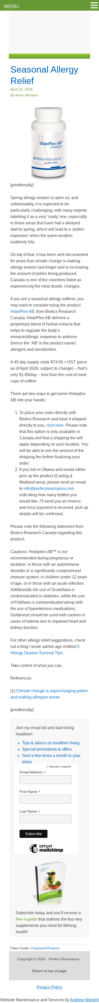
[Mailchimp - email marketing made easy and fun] (46, 853)
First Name (30, 791)
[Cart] (84, 47)
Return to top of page (49, 971)
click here (54, 425)
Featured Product (45, 948)
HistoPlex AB (22, 311)
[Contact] (42, 47)
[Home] (32, 47)
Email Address (32, 772)
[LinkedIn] (63, 47)
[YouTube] (73, 47)
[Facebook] (53, 47)
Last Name (30, 811)
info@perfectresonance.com (49, 488)
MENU (11, 6)
